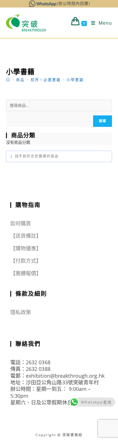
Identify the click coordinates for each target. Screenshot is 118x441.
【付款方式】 (26, 260)
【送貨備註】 (26, 235)
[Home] (8, 79)
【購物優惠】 (26, 248)
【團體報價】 (26, 273)
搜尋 (102, 121)
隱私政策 (20, 312)
